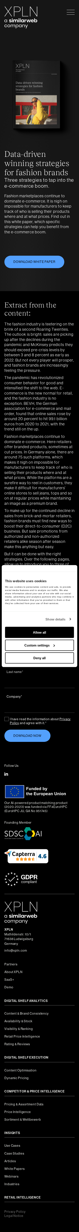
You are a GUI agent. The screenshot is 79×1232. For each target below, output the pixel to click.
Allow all (39, 632)
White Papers (14, 1169)
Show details (55, 619)
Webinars (11, 1176)
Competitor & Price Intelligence (34, 1091)
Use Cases (12, 1145)
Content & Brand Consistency (26, 1013)
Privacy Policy (14, 1211)
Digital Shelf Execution (26, 1057)
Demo (8, 987)
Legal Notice (13, 1216)
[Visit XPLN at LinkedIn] (6, 774)
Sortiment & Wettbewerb (22, 1119)
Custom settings (37, 645)
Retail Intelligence (22, 1197)
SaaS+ (9, 979)
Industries (12, 1184)
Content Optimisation (20, 1070)
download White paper (34, 262)
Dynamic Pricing (16, 1078)
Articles (10, 1161)
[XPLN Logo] (20, 12)
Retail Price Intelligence (22, 1036)
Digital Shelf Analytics (26, 1001)
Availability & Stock (18, 1021)
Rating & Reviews (17, 1044)
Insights (12, 1133)
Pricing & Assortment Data (23, 1104)
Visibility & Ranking (18, 1029)
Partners (11, 964)
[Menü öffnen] (71, 12)
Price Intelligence (17, 1112)
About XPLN (13, 972)
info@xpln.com (15, 950)
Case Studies (14, 1153)
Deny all (39, 658)
